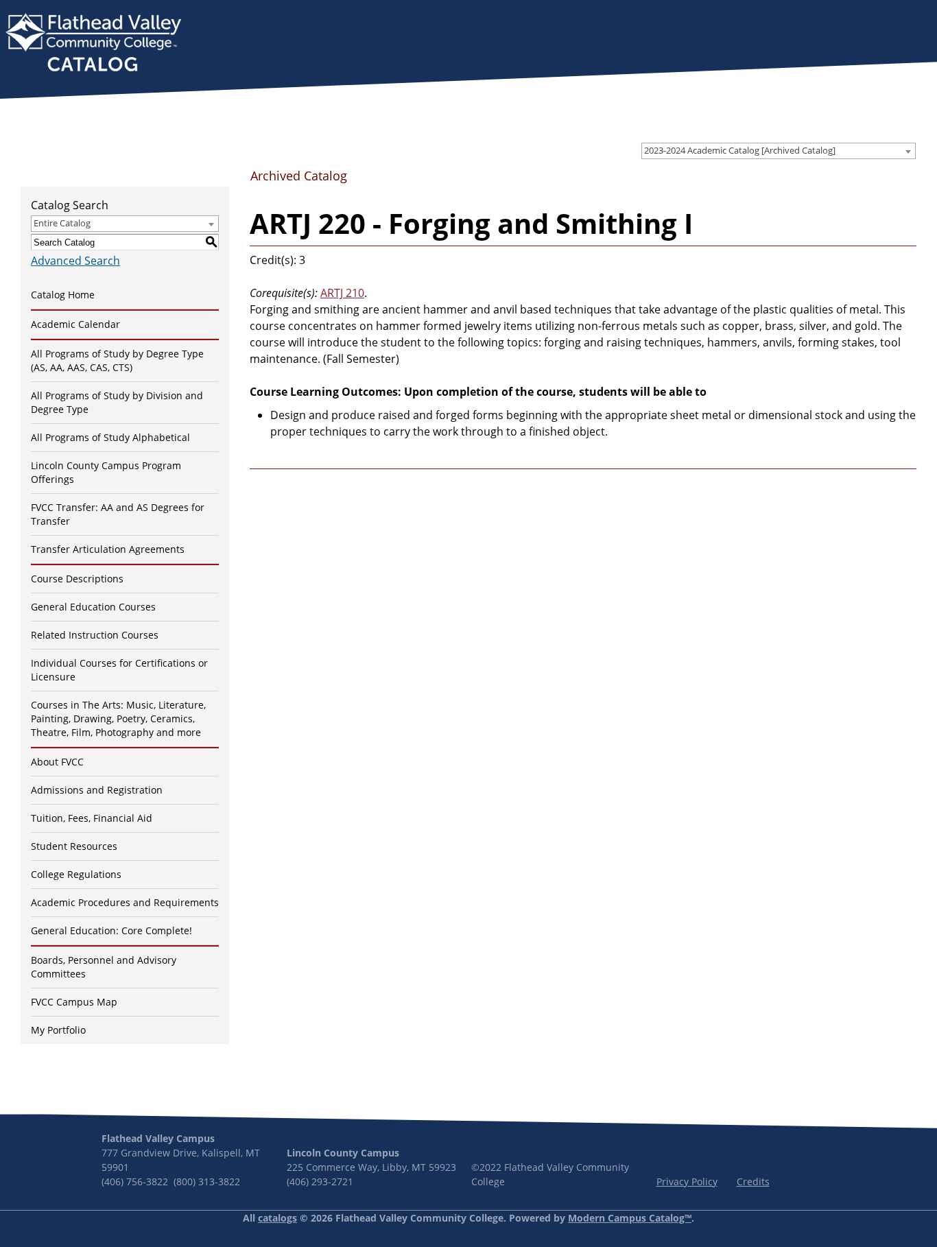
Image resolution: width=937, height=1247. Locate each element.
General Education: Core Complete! (111, 930)
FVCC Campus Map (74, 1001)
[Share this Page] (861, 181)
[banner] (93, 44)
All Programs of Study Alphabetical (110, 437)
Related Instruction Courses (94, 634)
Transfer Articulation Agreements (108, 549)
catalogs (277, 1217)
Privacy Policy (686, 1181)
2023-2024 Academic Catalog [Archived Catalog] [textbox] (739, 150)
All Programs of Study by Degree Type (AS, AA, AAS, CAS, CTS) (117, 360)
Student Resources (74, 846)
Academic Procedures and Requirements (125, 902)
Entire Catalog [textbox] (62, 223)
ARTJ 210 (342, 292)
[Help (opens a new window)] (905, 180)
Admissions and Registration (97, 789)
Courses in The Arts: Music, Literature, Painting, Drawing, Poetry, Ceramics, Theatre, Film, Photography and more (118, 718)
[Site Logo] (93, 44)
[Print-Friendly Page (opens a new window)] (883, 180)
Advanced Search (75, 260)
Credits (753, 1181)
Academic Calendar (75, 324)
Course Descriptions (77, 578)
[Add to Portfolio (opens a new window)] (839, 180)
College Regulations (76, 874)
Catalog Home (63, 294)
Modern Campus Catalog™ (629, 1217)
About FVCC (57, 761)
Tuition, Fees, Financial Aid (91, 817)
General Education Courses (93, 606)
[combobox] (778, 151)
